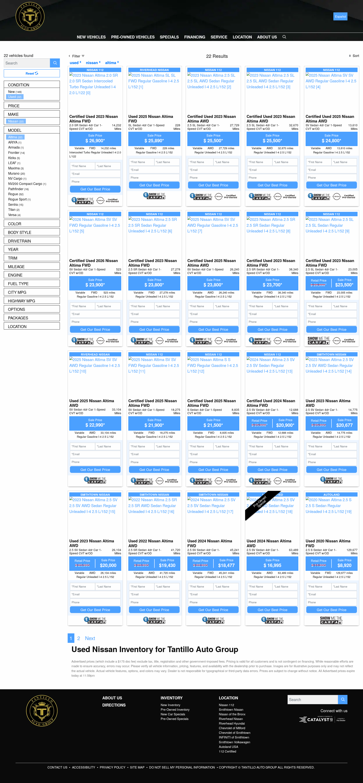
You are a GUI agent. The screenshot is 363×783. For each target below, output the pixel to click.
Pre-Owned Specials (174, 718)
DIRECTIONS (114, 705)
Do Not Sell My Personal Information (182, 767)
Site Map (137, 767)
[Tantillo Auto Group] (30, 15)
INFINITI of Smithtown (234, 737)
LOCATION (228, 698)
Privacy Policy (113, 767)
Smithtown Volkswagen (234, 742)
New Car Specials (173, 714)
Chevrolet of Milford (232, 728)
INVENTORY (172, 698)
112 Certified (227, 751)
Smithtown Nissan (231, 709)
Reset (30, 73)
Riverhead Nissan (231, 718)
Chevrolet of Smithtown (234, 732)
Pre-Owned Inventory (175, 709)
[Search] (55, 62)
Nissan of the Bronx (232, 714)
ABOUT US (112, 698)
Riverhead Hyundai (232, 723)
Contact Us (57, 767)
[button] (91, 37)
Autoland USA (228, 746)
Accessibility (84, 767)
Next (90, 638)
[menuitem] (33, 91)
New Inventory (170, 705)
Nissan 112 (226, 705)
